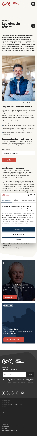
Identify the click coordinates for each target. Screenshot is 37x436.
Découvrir (8, 297)
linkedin (13, 393)
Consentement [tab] (6, 200)
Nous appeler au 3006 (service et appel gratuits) (12, 404)
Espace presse (5, 416)
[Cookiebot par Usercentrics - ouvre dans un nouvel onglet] (27, 195)
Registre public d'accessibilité (8, 410)
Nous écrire (4, 406)
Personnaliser (17, 234)
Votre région (6, 150)
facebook (3, 393)
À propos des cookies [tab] (28, 200)
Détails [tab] (16, 200)
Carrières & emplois (6, 408)
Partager (33, 26)
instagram (18, 393)
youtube (23, 393)
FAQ (3, 412)
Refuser (18, 239)
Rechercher (7, 160)
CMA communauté (6, 414)
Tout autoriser (18, 229)
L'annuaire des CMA (12, 339)
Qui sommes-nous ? (6, 400)
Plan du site (4, 428)
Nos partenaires (5, 418)
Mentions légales (5, 426)
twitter (8, 393)
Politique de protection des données (9, 430)
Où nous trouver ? (5, 402)
